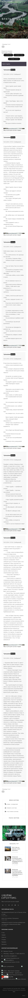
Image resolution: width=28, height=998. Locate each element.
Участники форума (12, 811)
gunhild (10, 53)
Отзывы (4, 939)
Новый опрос (14, 59)
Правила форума (11, 808)
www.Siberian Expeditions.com (11, 958)
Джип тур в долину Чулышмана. (10, 918)
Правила (4, 942)
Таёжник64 (5, 53)
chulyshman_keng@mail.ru (10, 956)
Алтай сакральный (18, 32)
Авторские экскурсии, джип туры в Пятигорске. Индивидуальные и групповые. (17, 860)
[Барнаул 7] (22, 966)
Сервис (4, 935)
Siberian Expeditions (9, 896)
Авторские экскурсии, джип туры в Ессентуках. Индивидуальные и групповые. (17, 872)
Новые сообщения (12, 804)
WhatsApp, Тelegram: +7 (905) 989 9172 (14, 953)
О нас (3, 932)
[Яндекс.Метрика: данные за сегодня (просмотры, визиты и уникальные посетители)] (21, 979)
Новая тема (19, 55)
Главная (2, 32)
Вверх (24, 995)
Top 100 (11, 976)
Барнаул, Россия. (8, 951)
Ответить (9, 55)
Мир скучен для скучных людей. (12, 130)
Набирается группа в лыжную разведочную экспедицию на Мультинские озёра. (13, 923)
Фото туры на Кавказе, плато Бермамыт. (16, 849)
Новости (4, 937)
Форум (9, 32)
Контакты (4, 944)
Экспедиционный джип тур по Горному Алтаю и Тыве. (14, 913)
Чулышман (9, 70)
